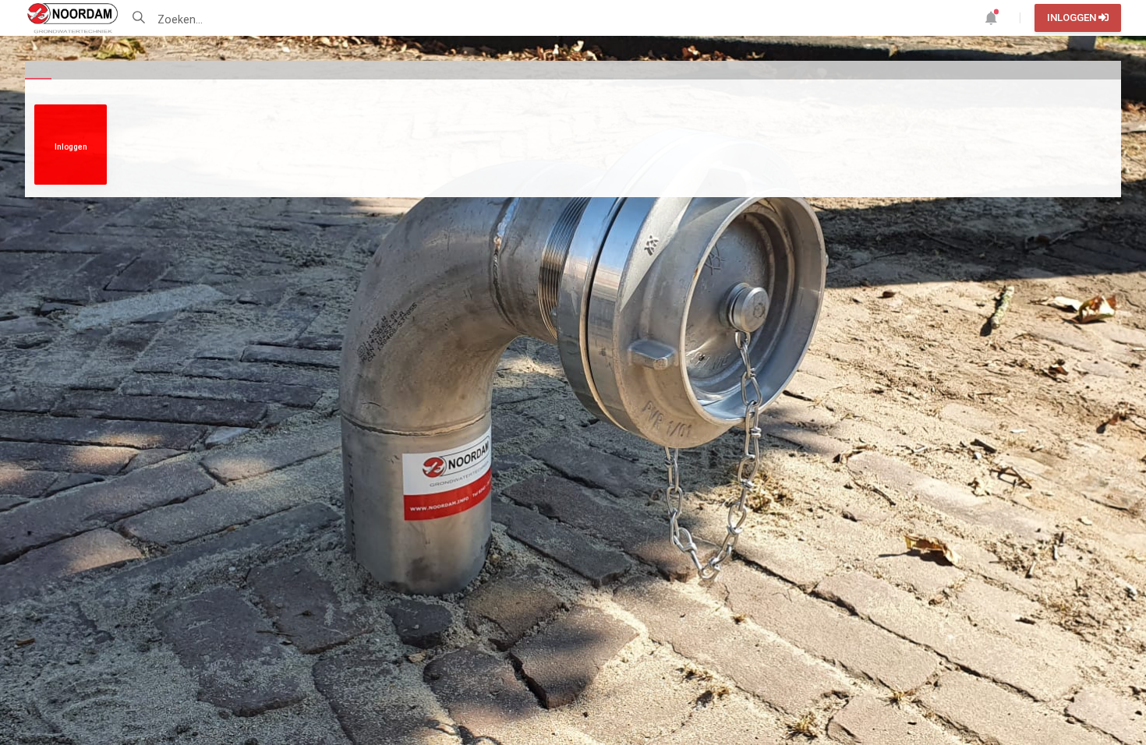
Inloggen (1072, 17)
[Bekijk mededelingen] (991, 17)
